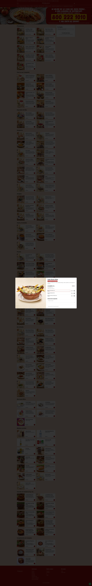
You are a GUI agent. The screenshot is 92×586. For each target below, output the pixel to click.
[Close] (75, 278)
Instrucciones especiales (52, 298)
